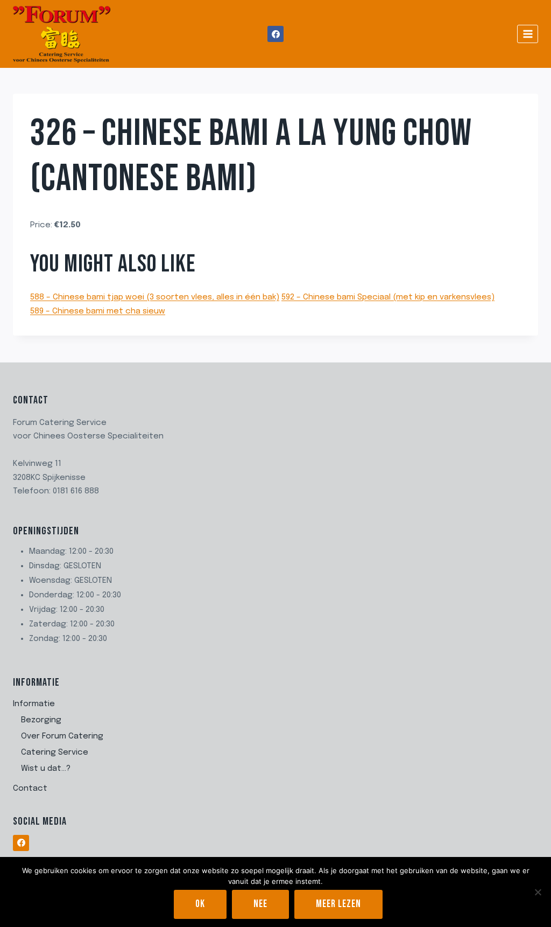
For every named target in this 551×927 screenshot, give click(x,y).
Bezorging (41, 720)
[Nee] (537, 892)
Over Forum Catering (62, 736)
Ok (200, 904)
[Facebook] (275, 34)
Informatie (34, 704)
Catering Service (54, 752)
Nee (260, 904)
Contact (30, 788)
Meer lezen (338, 904)
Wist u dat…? (45, 768)
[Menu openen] (527, 34)
